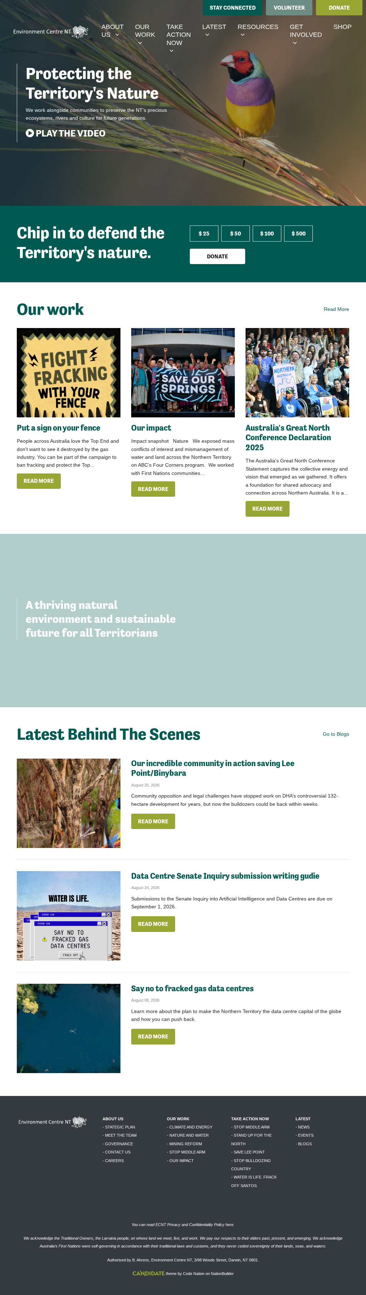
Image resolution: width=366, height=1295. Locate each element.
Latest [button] (217, 26)
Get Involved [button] (309, 30)
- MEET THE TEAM (120, 1135)
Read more (39, 480)
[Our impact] (183, 372)
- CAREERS (113, 1160)
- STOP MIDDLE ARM (186, 1152)
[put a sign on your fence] (68, 372)
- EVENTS (304, 1135)
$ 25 (204, 233)
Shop (342, 26)
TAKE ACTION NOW (250, 1119)
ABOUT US (113, 1119)
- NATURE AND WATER (188, 1135)
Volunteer (289, 7)
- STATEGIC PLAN (119, 1127)
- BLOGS (304, 1144)
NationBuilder (222, 1273)
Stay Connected (233, 7)
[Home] (50, 32)
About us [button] (115, 30)
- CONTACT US (116, 1152)
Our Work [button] (148, 30)
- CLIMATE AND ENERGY (189, 1127)
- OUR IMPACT (180, 1160)
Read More (336, 309)
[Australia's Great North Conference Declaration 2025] (297, 372)
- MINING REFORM (184, 1144)
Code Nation (193, 1273)
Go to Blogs (336, 734)
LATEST (303, 1119)
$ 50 (235, 233)
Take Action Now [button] (181, 34)
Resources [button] (260, 26)
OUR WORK (178, 1119)
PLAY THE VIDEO (69, 133)
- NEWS (303, 1127)
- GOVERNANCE (118, 1144)
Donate (339, 7)
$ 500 (299, 233)
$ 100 (267, 233)
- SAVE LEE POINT (248, 1152)
